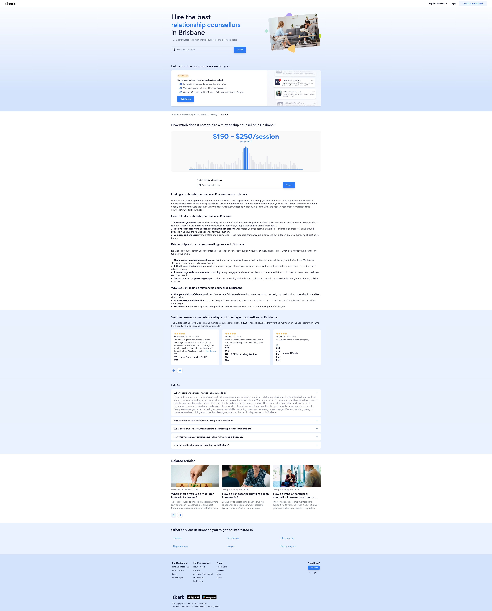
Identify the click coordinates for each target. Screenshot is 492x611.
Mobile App (177, 577)
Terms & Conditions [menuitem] (181, 606)
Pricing (196, 570)
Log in (453, 3)
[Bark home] (10, 3)
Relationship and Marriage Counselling (199, 114)
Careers (220, 570)
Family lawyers (288, 546)
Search (240, 49)
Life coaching (287, 537)
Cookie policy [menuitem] (198, 606)
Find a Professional (180, 566)
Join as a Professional (203, 574)
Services (175, 114)
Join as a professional (473, 3)
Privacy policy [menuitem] (213, 606)
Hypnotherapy (180, 546)
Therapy (177, 537)
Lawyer (230, 546)
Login (174, 574)
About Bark (222, 566)
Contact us (314, 567)
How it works (178, 570)
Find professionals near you (209, 180)
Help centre (198, 577)
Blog (219, 574)
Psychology (233, 537)
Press (219, 577)
